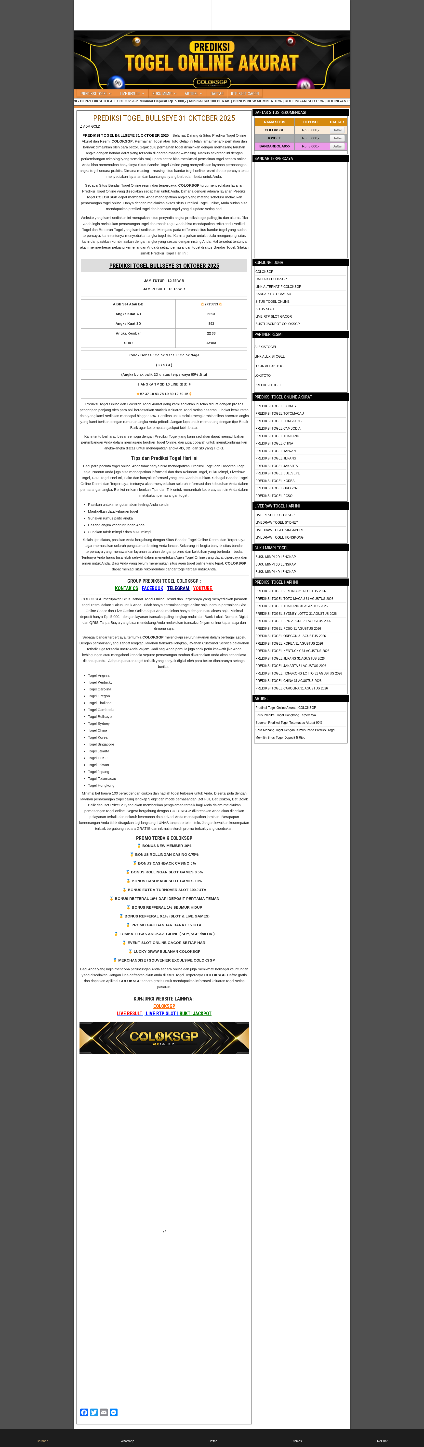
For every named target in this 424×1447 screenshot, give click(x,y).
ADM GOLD (91, 126)
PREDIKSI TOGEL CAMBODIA (278, 428)
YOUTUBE (203, 588)
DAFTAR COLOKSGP (271, 279)
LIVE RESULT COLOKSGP (275, 515)
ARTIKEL (191, 93)
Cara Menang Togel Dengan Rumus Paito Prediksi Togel (295, 730)
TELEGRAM (178, 588)
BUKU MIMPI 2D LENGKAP (275, 557)
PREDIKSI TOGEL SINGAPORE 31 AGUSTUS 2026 (293, 621)
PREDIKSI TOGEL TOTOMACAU (279, 413)
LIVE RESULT (130, 93)
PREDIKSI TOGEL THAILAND (277, 436)
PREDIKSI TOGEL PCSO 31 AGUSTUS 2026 (288, 628)
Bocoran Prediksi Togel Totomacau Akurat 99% (288, 722)
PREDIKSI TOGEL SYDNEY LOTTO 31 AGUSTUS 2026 (296, 613)
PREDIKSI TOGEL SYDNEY (276, 406)
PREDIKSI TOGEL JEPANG (275, 458)
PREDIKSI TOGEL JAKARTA (276, 466)
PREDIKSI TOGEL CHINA (274, 443)
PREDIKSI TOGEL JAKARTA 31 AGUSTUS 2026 (290, 666)
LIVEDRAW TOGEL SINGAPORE (279, 530)
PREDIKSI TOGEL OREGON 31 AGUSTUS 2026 (290, 636)
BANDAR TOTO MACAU (273, 294)
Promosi (297, 1441)
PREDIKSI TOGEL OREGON (276, 488)
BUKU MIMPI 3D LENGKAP (275, 564)
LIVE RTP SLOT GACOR (273, 316)
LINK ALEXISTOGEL (269, 356)
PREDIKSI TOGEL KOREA (275, 481)
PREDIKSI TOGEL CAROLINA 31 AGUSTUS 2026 (291, 688)
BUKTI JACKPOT (196, 1013)
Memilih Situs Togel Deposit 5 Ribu (280, 737)
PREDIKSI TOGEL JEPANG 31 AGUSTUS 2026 (290, 658)
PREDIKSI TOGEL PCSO (273, 496)
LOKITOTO (262, 375)
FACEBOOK (152, 588)
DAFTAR (217, 93)
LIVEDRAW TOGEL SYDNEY (276, 522)
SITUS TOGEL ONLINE (272, 301)
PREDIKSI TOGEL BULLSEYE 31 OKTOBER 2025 (164, 118)
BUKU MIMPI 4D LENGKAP (275, 572)
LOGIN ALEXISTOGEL (270, 366)
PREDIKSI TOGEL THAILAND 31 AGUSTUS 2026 (291, 606)
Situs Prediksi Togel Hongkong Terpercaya (286, 715)
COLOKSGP (164, 1006)
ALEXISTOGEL (265, 347)
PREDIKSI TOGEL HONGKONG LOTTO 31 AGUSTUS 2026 (298, 673)
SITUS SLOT (264, 309)
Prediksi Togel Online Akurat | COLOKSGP (285, 708)
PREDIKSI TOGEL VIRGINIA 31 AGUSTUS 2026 (290, 591)
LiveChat (381, 1441)
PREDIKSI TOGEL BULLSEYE (277, 473)
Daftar (337, 130)
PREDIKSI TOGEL (93, 93)
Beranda (42, 1441)
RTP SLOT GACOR (245, 93)
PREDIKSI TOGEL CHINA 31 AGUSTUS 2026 (288, 681)
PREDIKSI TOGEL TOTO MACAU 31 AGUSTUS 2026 (294, 599)
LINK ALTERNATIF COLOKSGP (278, 287)
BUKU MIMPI (162, 93)
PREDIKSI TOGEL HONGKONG (278, 421)
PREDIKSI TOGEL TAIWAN (275, 451)
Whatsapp (127, 1441)
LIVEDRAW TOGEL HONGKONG (279, 537)
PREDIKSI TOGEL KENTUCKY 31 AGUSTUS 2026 (292, 651)
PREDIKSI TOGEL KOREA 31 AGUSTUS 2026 (289, 643)
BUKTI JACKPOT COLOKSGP (277, 324)
